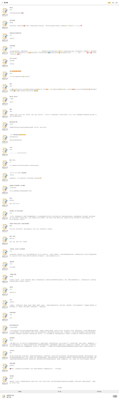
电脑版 (19, 391)
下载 (115, 396)
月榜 (113, 2)
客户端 (59, 391)
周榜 (109, 2)
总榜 (116, 2)
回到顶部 (99, 391)
